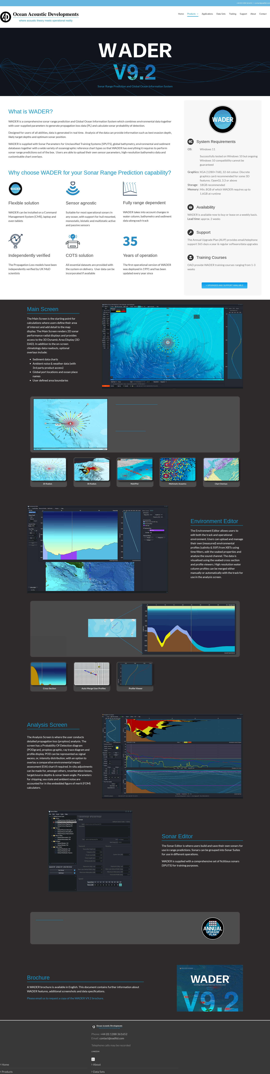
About (97, 1064)
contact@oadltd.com (262, 3)
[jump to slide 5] (221, 469)
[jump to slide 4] (177, 469)
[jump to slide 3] (135, 469)
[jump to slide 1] (48, 469)
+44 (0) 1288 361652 (113, 1034)
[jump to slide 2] (91, 469)
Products (7, 1071)
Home (5, 1064)
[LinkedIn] (93, 1059)
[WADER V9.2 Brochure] (210, 966)
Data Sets (99, 1071)
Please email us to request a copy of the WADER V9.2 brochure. (65, 998)
